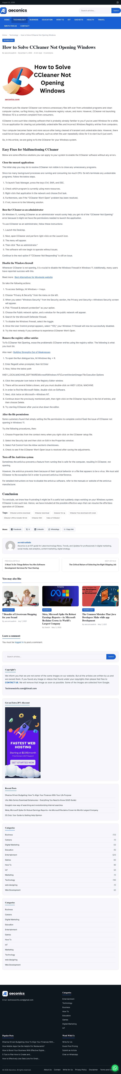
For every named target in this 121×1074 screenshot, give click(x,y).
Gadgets (78, 20)
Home (7, 20)
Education (47, 20)
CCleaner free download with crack (83, 513)
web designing (11, 885)
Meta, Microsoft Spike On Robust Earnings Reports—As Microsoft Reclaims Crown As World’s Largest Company (59, 618)
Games (8, 860)
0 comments (48, 53)
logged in (19, 642)
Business (34, 20)
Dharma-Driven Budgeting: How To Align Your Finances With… (28, 1042)
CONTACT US (11, 682)
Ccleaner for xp (59, 513)
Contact (24, 26)
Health (90, 20)
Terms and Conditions (109, 1070)
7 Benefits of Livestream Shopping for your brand (19, 615)
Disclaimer (93, 1070)
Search (116, 11)
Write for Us (10, 26)
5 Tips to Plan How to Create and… (16, 1054)
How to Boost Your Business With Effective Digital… (23, 1050)
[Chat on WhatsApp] (115, 1068)
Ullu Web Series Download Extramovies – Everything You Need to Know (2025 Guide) (40, 800)
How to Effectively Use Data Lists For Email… (20, 1059)
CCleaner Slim (37, 518)
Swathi (47, 627)
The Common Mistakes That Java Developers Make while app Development (99, 617)
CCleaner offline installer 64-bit (15, 518)
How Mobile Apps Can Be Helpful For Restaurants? (23, 1046)
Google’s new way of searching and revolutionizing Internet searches (34, 805)
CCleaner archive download (20, 513)
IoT (69, 20)
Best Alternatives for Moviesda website (34, 277)
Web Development (12, 890)
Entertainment (11, 855)
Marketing (9, 875)
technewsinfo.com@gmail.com (20, 1000)
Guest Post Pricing (70, 1046)
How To (60, 20)
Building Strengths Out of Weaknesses (31, 352)
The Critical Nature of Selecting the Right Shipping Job (92, 564)
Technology (19, 20)
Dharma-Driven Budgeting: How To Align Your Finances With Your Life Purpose (38, 795)
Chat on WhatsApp (70, 1054)
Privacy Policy (81, 1070)
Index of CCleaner (53, 518)
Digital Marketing (12, 845)
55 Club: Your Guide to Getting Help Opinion (23, 815)
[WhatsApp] (118, 2)
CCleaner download (42, 513)
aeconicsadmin (10, 53)
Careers (8, 840)
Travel (101, 20)
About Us (48, 1070)
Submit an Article (69, 1050)
